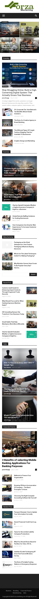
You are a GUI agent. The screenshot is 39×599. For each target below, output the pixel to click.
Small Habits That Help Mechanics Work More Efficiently (18, 196)
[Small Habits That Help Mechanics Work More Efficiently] (19, 190)
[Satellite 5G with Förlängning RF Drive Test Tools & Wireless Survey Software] (7, 554)
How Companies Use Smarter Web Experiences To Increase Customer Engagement (24, 227)
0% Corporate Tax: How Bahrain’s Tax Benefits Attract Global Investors (25, 112)
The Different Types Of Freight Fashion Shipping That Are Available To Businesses (24, 132)
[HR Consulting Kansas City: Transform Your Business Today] (9, 45)
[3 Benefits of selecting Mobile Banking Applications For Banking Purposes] (19, 444)
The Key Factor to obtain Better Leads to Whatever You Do (17, 390)
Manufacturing (17, 593)
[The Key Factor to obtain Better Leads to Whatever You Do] (19, 383)
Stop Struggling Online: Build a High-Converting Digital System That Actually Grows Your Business (19, 92)
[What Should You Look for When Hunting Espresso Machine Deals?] (32, 303)
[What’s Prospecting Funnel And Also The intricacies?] (19, 409)
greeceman (7, 199)
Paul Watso (7, 367)
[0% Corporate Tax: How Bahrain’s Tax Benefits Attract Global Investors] (7, 112)
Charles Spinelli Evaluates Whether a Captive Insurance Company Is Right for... (11, 334)
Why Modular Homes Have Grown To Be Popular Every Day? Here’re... (25, 266)
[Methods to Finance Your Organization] (7, 478)
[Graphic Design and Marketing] (7, 143)
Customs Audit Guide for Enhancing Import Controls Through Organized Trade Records (18, 170)
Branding (5, 86)
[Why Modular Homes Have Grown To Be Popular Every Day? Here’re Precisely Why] (7, 266)
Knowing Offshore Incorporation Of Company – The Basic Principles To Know (25, 487)
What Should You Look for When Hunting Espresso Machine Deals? (13, 303)
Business (5, 22)
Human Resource (7, 40)
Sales (24, 593)
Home (23, 24)
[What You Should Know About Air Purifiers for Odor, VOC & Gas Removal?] (7, 544)
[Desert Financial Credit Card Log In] (7, 524)
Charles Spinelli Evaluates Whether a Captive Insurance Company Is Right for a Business (24, 207)
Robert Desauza (9, 175)
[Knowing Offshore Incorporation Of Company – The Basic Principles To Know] (7, 488)
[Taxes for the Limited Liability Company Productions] (7, 534)
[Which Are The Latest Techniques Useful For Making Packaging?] (7, 256)
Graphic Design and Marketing (24, 141)
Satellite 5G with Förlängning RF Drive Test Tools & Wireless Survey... (25, 554)
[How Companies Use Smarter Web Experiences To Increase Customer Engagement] (6, 227)
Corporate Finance (26, 591)
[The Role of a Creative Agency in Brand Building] (7, 122)
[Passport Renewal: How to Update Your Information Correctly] (7, 514)
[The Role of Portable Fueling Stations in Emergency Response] (7, 564)
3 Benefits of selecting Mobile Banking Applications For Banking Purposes (19, 463)
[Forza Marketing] (19, 6)
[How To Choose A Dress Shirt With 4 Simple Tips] (19, 359)
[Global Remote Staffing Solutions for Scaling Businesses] (6, 218)
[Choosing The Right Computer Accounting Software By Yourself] (7, 498)
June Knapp (5, 98)
